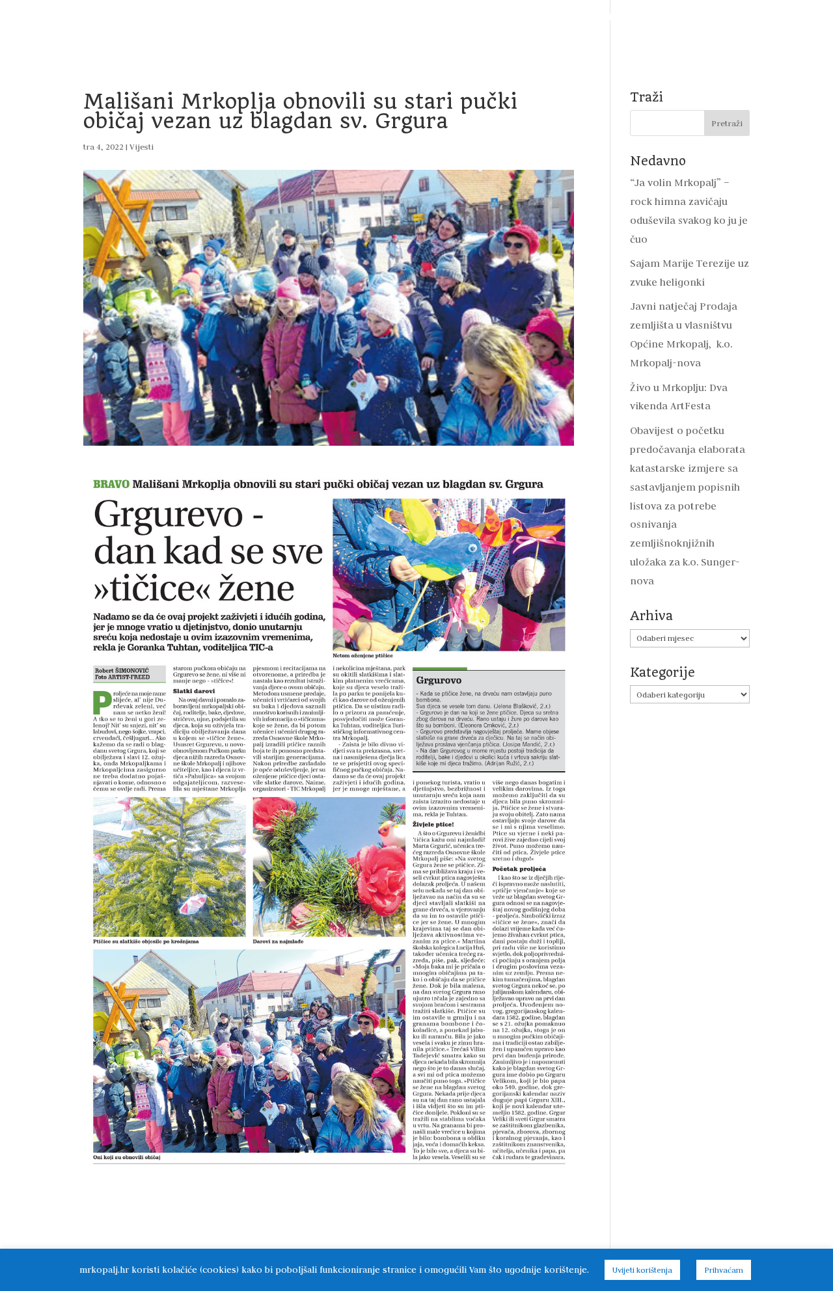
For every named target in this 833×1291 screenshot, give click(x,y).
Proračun (292, 17)
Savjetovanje (550, 17)
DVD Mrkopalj (754, 17)
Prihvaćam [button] (723, 1270)
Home (46, 17)
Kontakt (416, 39)
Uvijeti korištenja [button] (642, 1270)
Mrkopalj (685, 17)
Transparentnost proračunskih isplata (417, 17)
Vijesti (92, 17)
